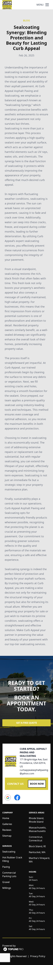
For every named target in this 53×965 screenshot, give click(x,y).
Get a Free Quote (26, 722)
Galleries (7, 824)
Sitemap (6, 835)
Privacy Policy (37, 956)
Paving (6, 866)
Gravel (6, 882)
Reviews (6, 830)
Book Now (37, 783)
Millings (6, 888)
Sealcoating (8, 851)
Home (5, 818)
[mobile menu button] (47, 4)
